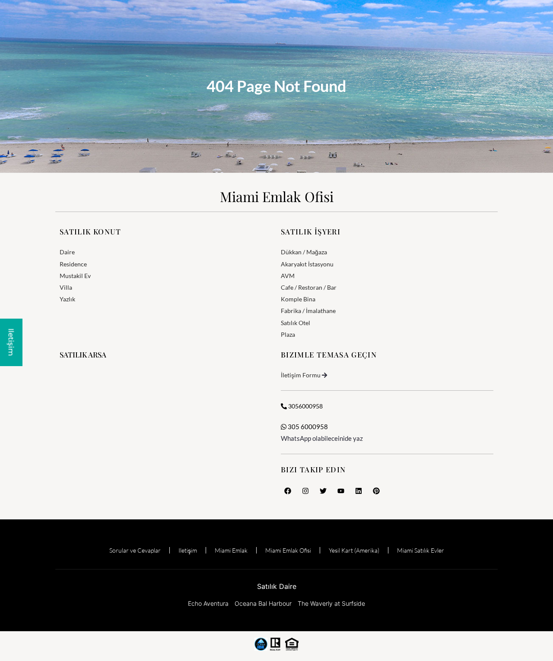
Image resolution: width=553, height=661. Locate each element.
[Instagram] (305, 491)
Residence (73, 264)
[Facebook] (288, 491)
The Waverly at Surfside (331, 603)
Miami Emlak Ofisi (277, 196)
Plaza (288, 334)
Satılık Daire (276, 586)
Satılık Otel (295, 322)
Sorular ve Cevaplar (135, 550)
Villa (66, 287)
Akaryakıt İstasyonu (307, 264)
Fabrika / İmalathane (308, 310)
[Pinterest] (376, 491)
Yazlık (67, 299)
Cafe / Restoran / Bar (309, 287)
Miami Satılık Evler (420, 550)
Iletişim (187, 550)
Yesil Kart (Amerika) (354, 550)
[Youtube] (341, 491)
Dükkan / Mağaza (304, 252)
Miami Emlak (231, 550)
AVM (288, 275)
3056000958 (305, 406)
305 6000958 (307, 426)
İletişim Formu (301, 375)
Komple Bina (298, 299)
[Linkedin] (358, 491)
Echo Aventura (208, 603)
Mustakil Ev (75, 275)
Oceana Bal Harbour (263, 603)
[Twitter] (323, 491)
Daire (67, 252)
